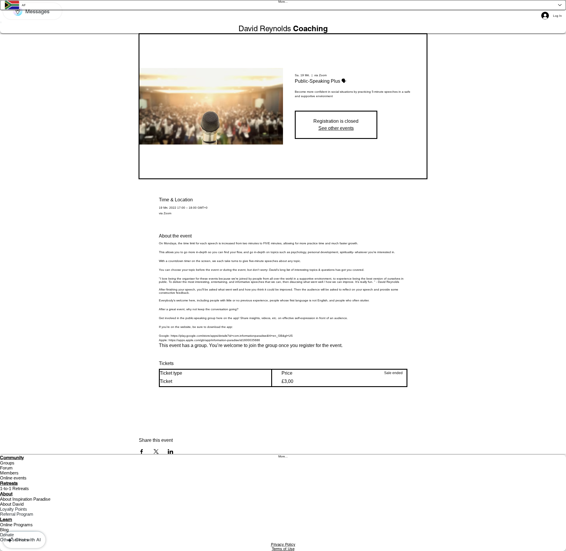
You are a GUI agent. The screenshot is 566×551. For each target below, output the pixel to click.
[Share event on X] (156, 451)
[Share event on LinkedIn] (170, 451)
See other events (336, 128)
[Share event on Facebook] (141, 451)
